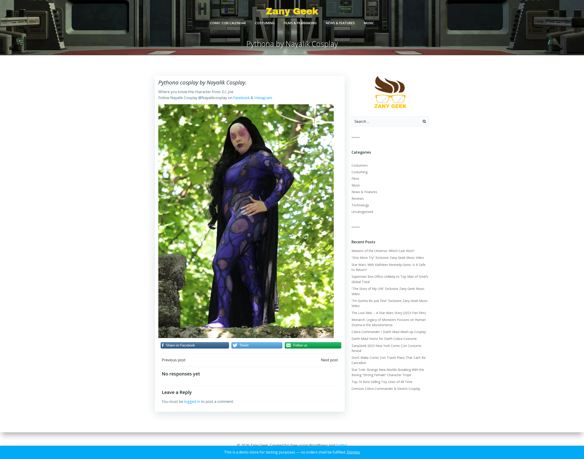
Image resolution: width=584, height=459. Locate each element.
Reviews (358, 198)
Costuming (265, 23)
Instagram (263, 97)
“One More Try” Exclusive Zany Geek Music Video (388, 257)
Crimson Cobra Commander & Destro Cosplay (386, 388)
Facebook (241, 97)
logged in (192, 401)
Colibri (341, 445)
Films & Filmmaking (300, 23)
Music (369, 23)
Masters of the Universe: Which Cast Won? (383, 251)
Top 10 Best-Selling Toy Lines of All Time (382, 382)
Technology (360, 205)
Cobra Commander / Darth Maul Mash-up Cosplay (389, 332)
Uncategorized (362, 212)
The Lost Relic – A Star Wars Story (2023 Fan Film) (389, 313)
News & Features (340, 23)
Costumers (360, 165)
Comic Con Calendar (228, 23)
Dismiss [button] (353, 452)
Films (355, 178)
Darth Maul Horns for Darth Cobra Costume (384, 338)
